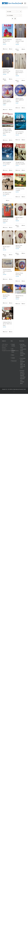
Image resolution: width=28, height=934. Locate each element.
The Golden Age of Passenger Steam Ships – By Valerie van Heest (22, 363)
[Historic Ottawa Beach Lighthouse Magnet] (7, 91)
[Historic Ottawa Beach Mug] (20, 265)
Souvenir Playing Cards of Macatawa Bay (7, 271)
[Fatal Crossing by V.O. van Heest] (7, 151)
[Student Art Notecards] (7, 210)
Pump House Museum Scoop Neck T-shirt (6, 71)
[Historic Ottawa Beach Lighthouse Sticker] (20, 90)
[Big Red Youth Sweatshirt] (20, 237)
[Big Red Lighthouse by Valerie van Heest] (7, 30)
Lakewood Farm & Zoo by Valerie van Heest (7, 324)
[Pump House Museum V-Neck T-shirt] (20, 31)
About (12, 355)
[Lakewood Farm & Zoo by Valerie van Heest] (7, 313)
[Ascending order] (20, 11)
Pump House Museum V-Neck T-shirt (20, 41)
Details (11, 48)
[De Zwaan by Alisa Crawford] (20, 180)
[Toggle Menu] (25, 3)
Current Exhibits (13, 345)
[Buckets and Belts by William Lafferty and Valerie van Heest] (7, 120)
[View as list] (15, 18)
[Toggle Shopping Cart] (22, 3)
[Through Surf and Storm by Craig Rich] (20, 151)
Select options (18, 50)
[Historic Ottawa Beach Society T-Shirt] (20, 61)
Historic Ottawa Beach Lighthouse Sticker (20, 100)
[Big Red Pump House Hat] (7, 288)
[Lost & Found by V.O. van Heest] (20, 121)
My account (13, 360)
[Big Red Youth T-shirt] (20, 209)
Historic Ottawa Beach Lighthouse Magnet (7, 101)
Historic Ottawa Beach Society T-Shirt (20, 72)
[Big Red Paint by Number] (20, 289)
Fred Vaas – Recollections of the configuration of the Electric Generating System (22, 350)
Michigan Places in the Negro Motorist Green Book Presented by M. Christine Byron (22, 377)
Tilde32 (24, 389)
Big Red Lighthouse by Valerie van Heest (7, 41)
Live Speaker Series (13, 350)
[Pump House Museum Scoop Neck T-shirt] (7, 60)
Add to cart (5, 48)
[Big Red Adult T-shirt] (7, 238)
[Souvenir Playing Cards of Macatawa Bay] (7, 263)
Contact (13, 358)
